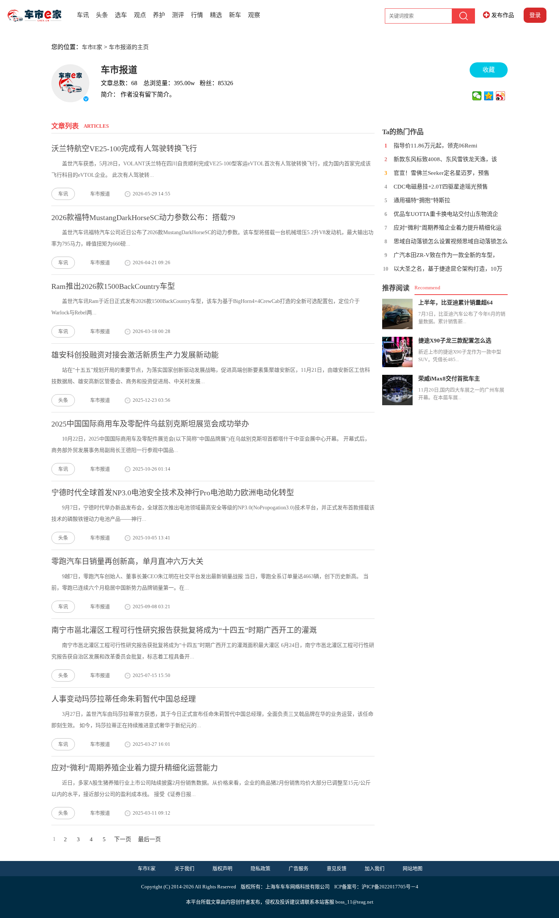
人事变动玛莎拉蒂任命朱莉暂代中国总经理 (123, 699)
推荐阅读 (396, 288)
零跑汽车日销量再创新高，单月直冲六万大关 (127, 561)
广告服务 (298, 868)
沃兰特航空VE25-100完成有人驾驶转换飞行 (124, 148)
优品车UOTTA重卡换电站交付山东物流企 (446, 214)
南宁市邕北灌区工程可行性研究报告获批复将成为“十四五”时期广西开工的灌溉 (184, 630)
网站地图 (412, 868)
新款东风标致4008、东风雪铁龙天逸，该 (445, 159)
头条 (102, 15)
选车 (121, 15)
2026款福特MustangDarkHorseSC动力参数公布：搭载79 (143, 217)
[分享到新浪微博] (500, 95)
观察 (254, 15)
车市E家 (92, 47)
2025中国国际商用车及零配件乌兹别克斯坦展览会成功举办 (150, 424)
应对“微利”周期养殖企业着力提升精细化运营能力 (134, 768)
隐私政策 (260, 868)
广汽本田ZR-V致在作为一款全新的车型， (446, 255)
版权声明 (222, 868)
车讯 (83, 15)
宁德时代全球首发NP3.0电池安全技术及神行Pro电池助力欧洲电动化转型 (172, 492)
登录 (535, 15)
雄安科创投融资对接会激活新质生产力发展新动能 (135, 355)
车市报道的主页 (129, 47)
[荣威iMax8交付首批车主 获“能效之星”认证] (397, 390)
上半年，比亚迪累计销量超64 (455, 303)
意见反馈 (336, 868)
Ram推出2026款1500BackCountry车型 (113, 286)
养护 (159, 15)
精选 (216, 15)
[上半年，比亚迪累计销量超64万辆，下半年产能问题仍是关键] (397, 314)
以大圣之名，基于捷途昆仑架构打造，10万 (448, 269)
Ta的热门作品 (403, 132)
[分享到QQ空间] (489, 95)
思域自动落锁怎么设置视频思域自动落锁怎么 (451, 241)
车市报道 (119, 70)
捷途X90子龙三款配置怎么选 (454, 341)
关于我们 (184, 868)
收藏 (489, 70)
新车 (235, 15)
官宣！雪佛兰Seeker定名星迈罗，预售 (441, 173)
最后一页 (149, 839)
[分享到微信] (477, 95)
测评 (178, 15)
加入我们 (374, 868)
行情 (197, 15)
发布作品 (502, 15)
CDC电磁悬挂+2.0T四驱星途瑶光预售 (441, 187)
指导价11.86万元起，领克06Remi (435, 146)
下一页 (122, 839)
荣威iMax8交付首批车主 (449, 379)
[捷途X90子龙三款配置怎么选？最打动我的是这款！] (397, 352)
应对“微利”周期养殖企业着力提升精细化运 (448, 228)
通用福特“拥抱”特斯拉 (422, 200)
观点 (140, 15)
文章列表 (65, 126)
